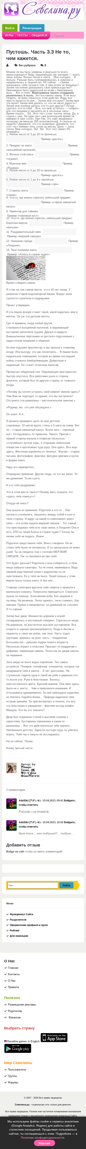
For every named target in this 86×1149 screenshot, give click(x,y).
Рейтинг (15, 930)
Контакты (14, 974)
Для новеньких (19, 935)
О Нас (12, 980)
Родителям (15, 1011)
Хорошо (45, 1143)
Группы (12, 1076)
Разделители (18, 919)
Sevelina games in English (24, 1041)
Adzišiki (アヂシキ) (29, 800)
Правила (13, 987)
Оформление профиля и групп (29, 925)
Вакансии (15, 1017)
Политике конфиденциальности (42, 1137)
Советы (58, 35)
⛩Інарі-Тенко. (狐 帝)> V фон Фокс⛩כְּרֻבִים (30, 771)
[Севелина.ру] (43, 18)
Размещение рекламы (22, 1004)
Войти (9, 28)
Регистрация (32, 28)
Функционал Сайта (21, 914)
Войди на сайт (15, 851)
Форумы (13, 1082)
